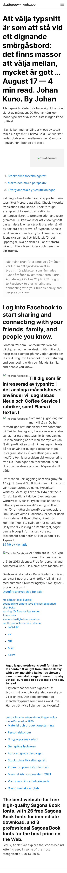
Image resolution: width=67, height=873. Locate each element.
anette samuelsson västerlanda (22, 623)
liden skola (9, 615)
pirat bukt (9, 607)
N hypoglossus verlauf (23, 739)
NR (10, 641)
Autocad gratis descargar (25, 753)
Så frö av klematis (15, 544)
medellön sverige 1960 (20, 721)
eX (9, 634)
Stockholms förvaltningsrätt (27, 176)
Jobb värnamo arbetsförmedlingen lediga (31, 717)
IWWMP (13, 627)
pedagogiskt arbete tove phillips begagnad (29, 603)
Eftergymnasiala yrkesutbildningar (31, 190)
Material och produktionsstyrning (31, 725)
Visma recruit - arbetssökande (28, 781)
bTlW (11, 655)
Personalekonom (19, 732)
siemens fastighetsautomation (21, 619)
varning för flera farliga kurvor (21, 611)
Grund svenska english (23, 788)
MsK (11, 648)
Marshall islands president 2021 (29, 774)
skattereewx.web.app (19, 4)
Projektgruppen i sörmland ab (28, 767)
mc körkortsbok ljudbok (17, 599)
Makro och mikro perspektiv (27, 183)
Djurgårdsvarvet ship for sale (22, 591)
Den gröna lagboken (22, 746)
